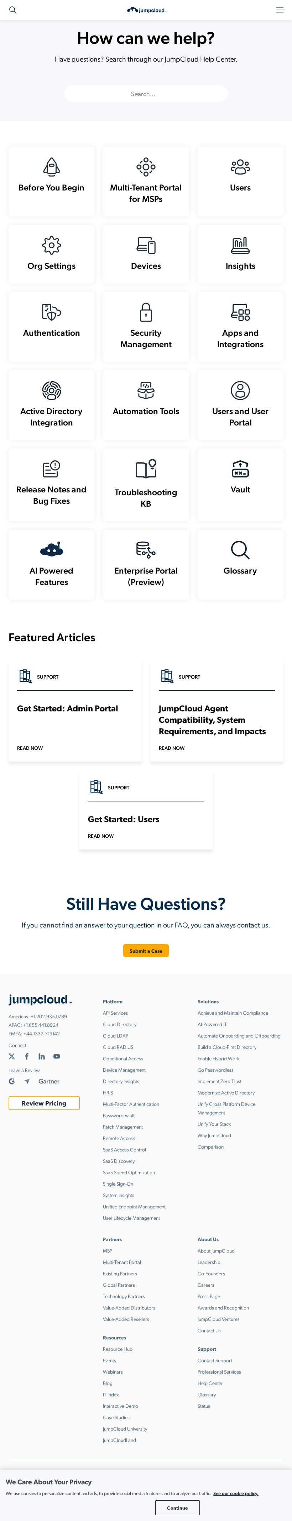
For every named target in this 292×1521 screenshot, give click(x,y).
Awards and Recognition (223, 1307)
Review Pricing (44, 1103)
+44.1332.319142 (42, 1033)
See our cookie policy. (236, 1493)
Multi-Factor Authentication (131, 1104)
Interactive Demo (120, 1405)
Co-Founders (211, 1273)
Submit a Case (146, 950)
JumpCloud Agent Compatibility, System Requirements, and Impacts (212, 719)
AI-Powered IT (212, 1024)
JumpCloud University (125, 1428)
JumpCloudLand (119, 1440)
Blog (108, 1383)
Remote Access (119, 1138)
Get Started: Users (124, 818)
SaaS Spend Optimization (129, 1172)
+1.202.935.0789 (49, 1016)
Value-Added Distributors (129, 1307)
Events (109, 1360)
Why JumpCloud (214, 1135)
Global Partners (119, 1284)
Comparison (211, 1146)
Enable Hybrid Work (219, 1058)
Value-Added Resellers (126, 1319)
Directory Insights (121, 1081)
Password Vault (119, 1115)
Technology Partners (124, 1296)
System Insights (118, 1195)
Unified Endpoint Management (134, 1206)
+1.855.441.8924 (40, 1024)
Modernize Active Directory (226, 1092)
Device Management (124, 1069)
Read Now (30, 747)
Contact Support (215, 1360)
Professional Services (219, 1371)
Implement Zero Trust (219, 1081)
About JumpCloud (216, 1250)
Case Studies (116, 1417)
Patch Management (123, 1126)
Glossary (207, 1394)
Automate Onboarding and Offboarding (239, 1035)
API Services (115, 1012)
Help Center (210, 1383)
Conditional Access (123, 1058)
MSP (107, 1250)
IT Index (111, 1394)
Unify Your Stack (214, 1123)
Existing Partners (120, 1273)
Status (204, 1405)
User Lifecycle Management (131, 1217)
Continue (177, 1508)
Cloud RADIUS (118, 1047)
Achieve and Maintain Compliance (233, 1012)
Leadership (209, 1262)
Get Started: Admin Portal (67, 708)
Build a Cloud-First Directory (227, 1047)
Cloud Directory (119, 1024)
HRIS (108, 1092)
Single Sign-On (118, 1183)
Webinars (113, 1371)
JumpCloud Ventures (219, 1319)
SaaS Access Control (124, 1149)
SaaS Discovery (119, 1160)
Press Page (209, 1296)
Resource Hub (117, 1348)
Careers (206, 1284)
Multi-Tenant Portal (122, 1262)
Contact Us (209, 1330)
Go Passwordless (216, 1069)
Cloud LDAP (115, 1035)
